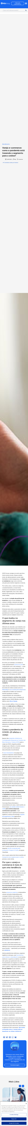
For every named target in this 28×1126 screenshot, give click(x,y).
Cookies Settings (14, 1114)
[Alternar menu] (26, 3)
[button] (4, 1037)
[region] (14, 1113)
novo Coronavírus (9, 753)
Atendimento (6, 144)
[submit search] (26, 10)
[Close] (26, 1103)
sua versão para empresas (17, 689)
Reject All (13, 1119)
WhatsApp (5, 689)
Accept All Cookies (14, 1123)
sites (12, 816)
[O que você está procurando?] (15, 10)
